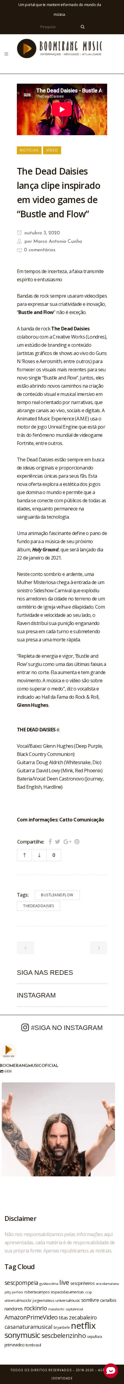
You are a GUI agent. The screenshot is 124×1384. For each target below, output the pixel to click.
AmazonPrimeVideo (31, 1317)
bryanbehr (62, 1327)
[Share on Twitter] (57, 841)
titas (63, 1317)
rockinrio (35, 1308)
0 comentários (39, 250)
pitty (8, 1292)
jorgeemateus (43, 1300)
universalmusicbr (18, 1300)
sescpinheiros (82, 1283)
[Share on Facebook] (50, 841)
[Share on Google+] (67, 841)
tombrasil (33, 1345)
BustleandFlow (57, 895)
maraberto (56, 1309)
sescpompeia (21, 1283)
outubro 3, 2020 (41, 233)
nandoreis (14, 1308)
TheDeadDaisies (38, 905)
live (64, 1282)
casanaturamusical (28, 1326)
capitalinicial (74, 1309)
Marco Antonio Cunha (57, 241)
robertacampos (37, 1292)
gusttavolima (48, 1283)
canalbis (108, 1300)
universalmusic (67, 1300)
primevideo (14, 1345)
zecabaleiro (83, 1317)
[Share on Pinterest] (76, 841)
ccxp (88, 1292)
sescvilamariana (107, 1283)
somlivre (90, 1300)
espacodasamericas (67, 1292)
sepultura (94, 1336)
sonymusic (22, 1335)
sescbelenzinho (64, 1335)
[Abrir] (58, 1139)
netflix (83, 1325)
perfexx (17, 1292)
